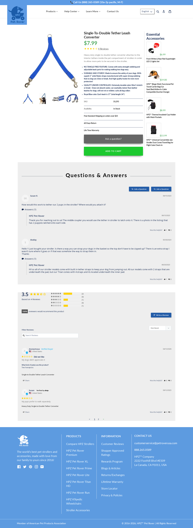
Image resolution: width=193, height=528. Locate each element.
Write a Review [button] (162, 315)
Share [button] (27, 380)
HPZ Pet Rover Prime (79, 468)
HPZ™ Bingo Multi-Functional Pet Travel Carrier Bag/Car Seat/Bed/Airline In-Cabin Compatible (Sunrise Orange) (160, 88)
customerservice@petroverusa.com (155, 443)
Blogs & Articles (110, 468)
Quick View (154, 56)
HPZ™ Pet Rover (145, 523)
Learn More (94, 11)
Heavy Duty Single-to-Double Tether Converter (40, 406)
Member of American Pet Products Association (41, 523)
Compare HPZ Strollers (80, 444)
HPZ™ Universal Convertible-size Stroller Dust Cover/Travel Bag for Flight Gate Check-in (159, 142)
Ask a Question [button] (163, 189)
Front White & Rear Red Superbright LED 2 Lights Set (160, 60)
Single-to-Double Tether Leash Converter (38, 374)
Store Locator (109, 488)
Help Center (72, 11)
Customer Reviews (112, 444)
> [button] (103, 419)
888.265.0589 (142, 450)
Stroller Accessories (78, 510)
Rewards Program (112, 461)
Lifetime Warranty (112, 482)
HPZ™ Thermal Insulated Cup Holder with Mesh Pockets (161, 116)
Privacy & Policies (111, 495)
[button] (165, 230)
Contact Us (113, 11)
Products (52, 11)
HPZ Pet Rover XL (77, 461)
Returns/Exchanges (113, 475)
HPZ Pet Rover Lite (77, 475)
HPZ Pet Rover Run (78, 492)
